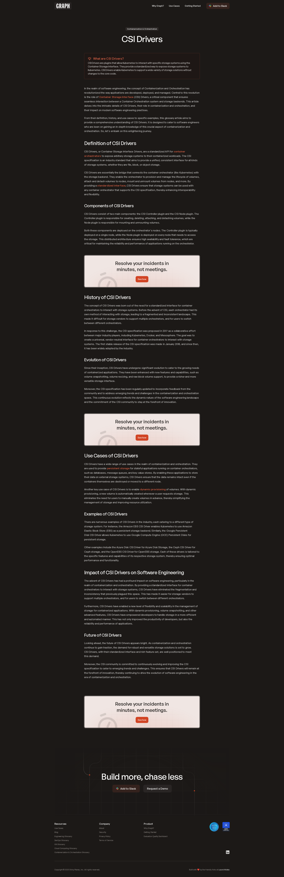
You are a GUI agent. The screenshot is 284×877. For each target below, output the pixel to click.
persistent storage (118, 468)
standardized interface (111, 185)
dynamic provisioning (153, 489)
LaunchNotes (224, 869)
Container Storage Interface (116, 96)
